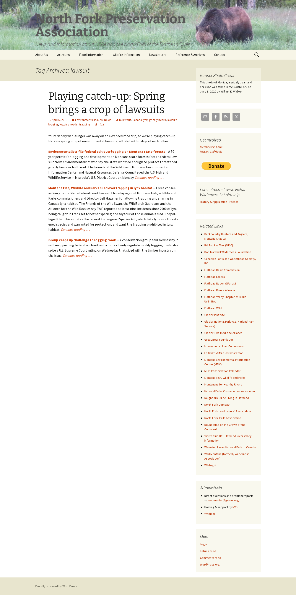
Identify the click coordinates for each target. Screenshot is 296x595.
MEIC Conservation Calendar (222, 371)
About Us (41, 55)
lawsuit (172, 120)
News (107, 120)
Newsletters (157, 55)
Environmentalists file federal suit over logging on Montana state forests (106, 151)
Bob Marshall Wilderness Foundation (227, 252)
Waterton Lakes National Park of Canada (230, 447)
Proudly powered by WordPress (56, 586)
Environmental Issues (89, 120)
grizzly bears (157, 120)
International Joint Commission (224, 346)
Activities (63, 55)
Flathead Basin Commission (222, 270)
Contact (219, 55)
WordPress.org (210, 564)
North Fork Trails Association (222, 418)
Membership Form (211, 147)
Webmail (209, 514)
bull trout (125, 120)
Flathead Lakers (214, 277)
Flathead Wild (213, 308)
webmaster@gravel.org (223, 500)
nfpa (101, 124)
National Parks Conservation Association (230, 391)
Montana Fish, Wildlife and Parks (225, 378)
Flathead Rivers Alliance (219, 290)
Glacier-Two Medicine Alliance (223, 333)
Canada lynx (140, 120)
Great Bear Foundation (219, 339)
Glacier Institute (214, 315)
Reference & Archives (190, 55)
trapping (84, 124)
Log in (204, 544)
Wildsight (210, 465)
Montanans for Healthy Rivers (223, 384)
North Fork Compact (217, 404)
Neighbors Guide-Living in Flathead (226, 398)
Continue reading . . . (149, 177)
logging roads (69, 124)
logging (53, 124)
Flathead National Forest (220, 283)
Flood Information (91, 55)
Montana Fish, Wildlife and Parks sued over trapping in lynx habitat (100, 188)
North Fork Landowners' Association (227, 411)
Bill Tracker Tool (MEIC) (218, 245)
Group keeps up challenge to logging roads (82, 240)
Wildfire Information (126, 55)
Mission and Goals (211, 151)
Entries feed (208, 551)
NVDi (235, 507)
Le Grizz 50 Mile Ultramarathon (223, 353)
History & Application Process (219, 202)
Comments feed (210, 558)
